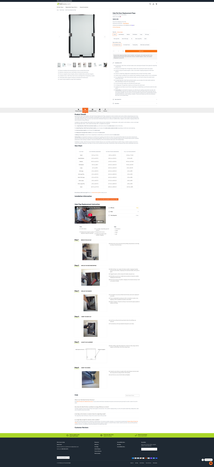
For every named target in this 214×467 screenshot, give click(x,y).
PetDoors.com (61, 462)
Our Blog (96, 446)
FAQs (100, 111)
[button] (156, 4)
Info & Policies (97, 448)
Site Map (119, 444)
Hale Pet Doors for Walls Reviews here (85, 401)
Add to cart (141, 51)
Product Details (78, 111)
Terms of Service (98, 451)
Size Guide (120, 32)
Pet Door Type (60, 7)
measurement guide (96, 192)
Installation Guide (92, 111)
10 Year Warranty (116, 27)
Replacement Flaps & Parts (71, 7)
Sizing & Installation (84, 7)
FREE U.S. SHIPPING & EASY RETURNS (64, 0)
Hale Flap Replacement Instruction (107, 199)
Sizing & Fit (85, 111)
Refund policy (97, 453)
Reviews (105, 111)
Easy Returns (126, 23)
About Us (96, 444)
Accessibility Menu (121, 446)
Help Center (59, 444)
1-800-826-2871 (64, 448)
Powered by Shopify (67, 462)
